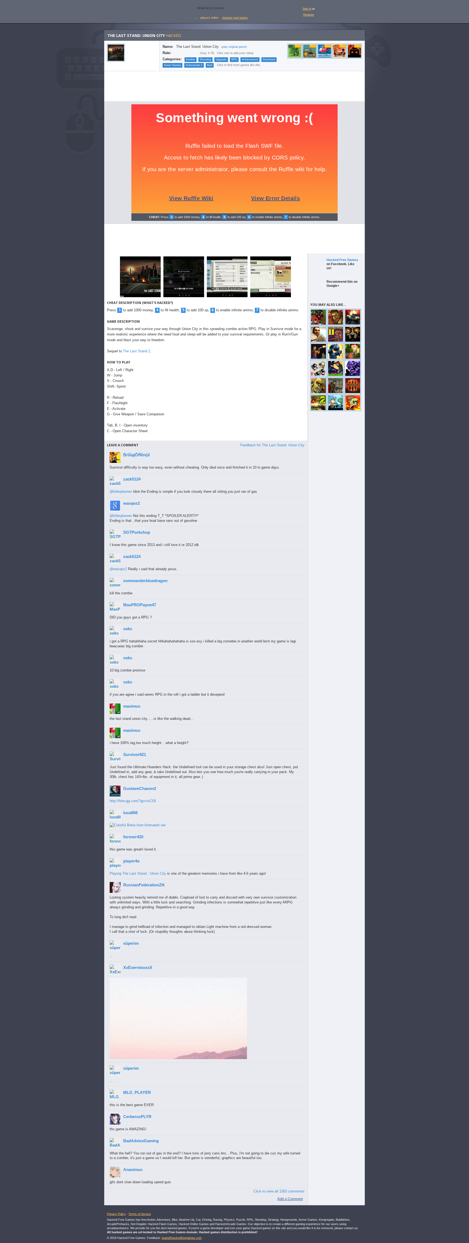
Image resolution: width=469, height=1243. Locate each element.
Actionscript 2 (194, 65)
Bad (209, 65)
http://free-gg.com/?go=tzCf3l (133, 801)
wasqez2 (131, 503)
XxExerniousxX (137, 967)
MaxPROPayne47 (139, 604)
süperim (131, 943)
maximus (131, 706)
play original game (234, 46)
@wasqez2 (118, 569)
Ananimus (132, 1169)
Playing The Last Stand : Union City (138, 873)
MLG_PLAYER (137, 1092)
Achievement (250, 59)
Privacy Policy (116, 1214)
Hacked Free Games (342, 260)
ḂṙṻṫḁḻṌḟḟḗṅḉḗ (136, 455)
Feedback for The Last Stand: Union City (272, 445)
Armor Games (172, 65)
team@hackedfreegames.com (182, 1237)
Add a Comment (290, 1199)
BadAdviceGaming (141, 1140)
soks (127, 628)
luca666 (130, 812)
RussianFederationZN (143, 885)
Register (308, 14)
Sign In (306, 8)
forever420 (133, 836)
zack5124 (132, 479)
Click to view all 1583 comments (279, 1191)
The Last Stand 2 (136, 351)
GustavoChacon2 (139, 788)
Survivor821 (134, 754)
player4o (131, 861)
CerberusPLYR (137, 1116)
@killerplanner (121, 491)
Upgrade (221, 59)
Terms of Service (139, 1214)
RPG (234, 59)
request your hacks (235, 17)
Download (269, 59)
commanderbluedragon (145, 580)
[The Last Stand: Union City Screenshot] (140, 297)
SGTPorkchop (136, 532)
